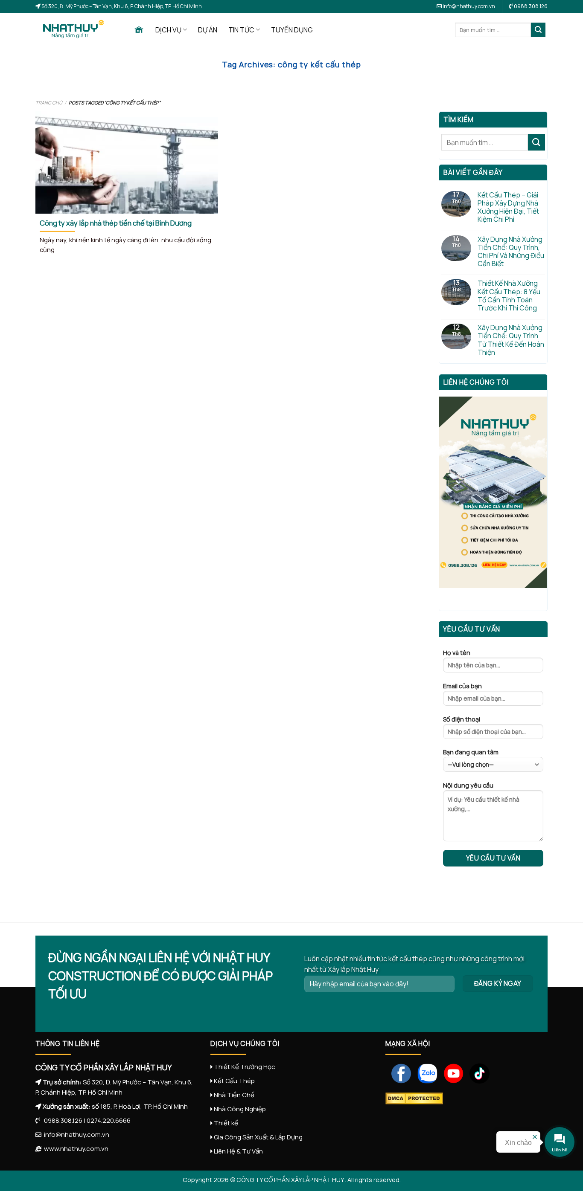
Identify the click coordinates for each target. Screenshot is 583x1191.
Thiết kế (226, 1123)
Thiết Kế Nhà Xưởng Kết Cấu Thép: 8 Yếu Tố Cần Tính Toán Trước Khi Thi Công (509, 295)
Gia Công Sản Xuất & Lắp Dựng (258, 1137)
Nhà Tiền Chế (234, 1094)
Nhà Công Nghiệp (240, 1108)
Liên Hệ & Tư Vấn (238, 1151)
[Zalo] (424, 1073)
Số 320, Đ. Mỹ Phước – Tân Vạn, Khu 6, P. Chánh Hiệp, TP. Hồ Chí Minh (121, 6)
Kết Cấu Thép (234, 1080)
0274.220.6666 (109, 1120)
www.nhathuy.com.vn (74, 1148)
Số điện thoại (461, 719)
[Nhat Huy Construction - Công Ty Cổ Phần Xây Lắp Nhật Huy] (78, 30)
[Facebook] (398, 1073)
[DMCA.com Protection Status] (414, 1097)
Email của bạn (462, 686)
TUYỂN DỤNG (292, 30)
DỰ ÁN (207, 30)
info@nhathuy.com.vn (468, 6)
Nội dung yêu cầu (468, 785)
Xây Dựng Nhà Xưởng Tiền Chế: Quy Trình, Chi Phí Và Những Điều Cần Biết (511, 251)
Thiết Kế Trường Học (244, 1066)
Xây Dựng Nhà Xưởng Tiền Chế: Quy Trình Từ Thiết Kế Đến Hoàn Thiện (511, 340)
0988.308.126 (61, 1120)
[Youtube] (450, 1073)
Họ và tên (456, 653)
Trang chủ (48, 102)
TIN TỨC (241, 30)
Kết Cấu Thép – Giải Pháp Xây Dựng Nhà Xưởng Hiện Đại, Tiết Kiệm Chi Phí (508, 207)
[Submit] (538, 30)
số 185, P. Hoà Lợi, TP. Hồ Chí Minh (140, 1106)
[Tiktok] (476, 1073)
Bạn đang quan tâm (470, 752)
